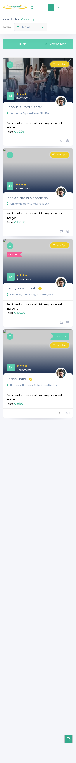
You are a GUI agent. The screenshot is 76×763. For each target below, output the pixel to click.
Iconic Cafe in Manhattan (27, 198)
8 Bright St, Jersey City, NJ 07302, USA (31, 294)
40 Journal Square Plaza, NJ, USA (29, 113)
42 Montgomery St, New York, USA (29, 203)
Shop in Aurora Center (24, 107)
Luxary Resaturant (21, 288)
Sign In (66, 8)
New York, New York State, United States (33, 385)
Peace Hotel (16, 379)
